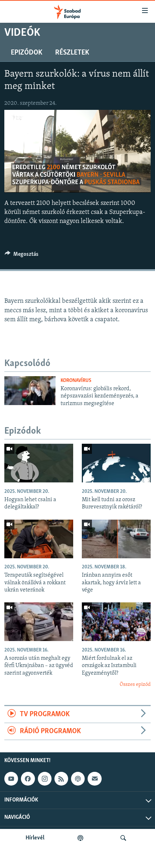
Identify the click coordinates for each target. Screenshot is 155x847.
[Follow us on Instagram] (45, 779)
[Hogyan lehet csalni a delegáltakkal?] (38, 463)
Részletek (72, 52)
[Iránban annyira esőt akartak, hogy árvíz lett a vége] (116, 539)
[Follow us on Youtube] (11, 779)
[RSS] (61, 779)
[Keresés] (123, 838)
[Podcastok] (80, 838)
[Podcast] (78, 779)
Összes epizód (135, 684)
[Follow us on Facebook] (28, 779)
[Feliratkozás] (94, 779)
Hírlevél (35, 838)
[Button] (22, 256)
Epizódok (26, 52)
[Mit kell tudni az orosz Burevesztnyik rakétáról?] (116, 463)
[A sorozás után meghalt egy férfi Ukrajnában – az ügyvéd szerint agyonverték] (38, 621)
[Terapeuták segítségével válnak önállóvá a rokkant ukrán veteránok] (38, 539)
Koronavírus (76, 380)
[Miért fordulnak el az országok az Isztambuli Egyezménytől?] (116, 621)
